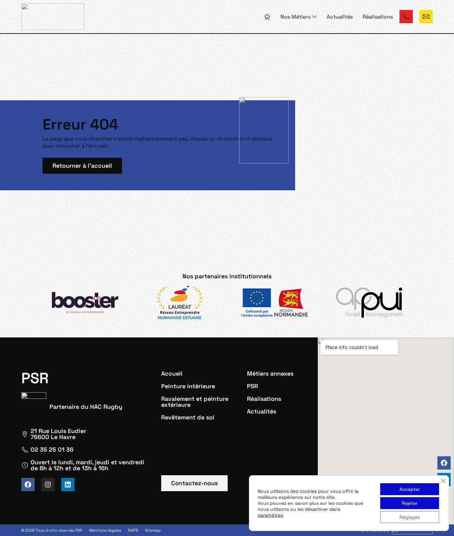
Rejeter (409, 503)
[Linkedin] (67, 484)
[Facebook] (444, 463)
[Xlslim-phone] (406, 16)
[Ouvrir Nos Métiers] (314, 17)
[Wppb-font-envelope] (426, 16)
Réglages (409, 517)
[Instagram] (48, 484)
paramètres (270, 515)
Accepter (409, 489)
